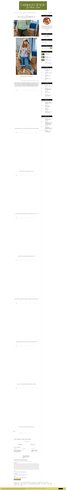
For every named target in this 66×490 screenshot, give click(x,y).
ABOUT (17, 12)
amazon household (22, 483)
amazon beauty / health (41, 482)
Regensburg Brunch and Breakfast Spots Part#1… (48, 131)
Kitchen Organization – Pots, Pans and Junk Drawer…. (48, 112)
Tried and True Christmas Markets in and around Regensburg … (48, 120)
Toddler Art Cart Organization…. (47, 109)
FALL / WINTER (38, 483)
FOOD (45, 483)
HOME (14, 12)
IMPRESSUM (24, 12)
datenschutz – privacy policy (32, 483)
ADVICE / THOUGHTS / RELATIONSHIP (26, 482)
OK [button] (64, 488)
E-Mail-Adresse (16, 473)
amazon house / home (16, 483)
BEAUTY (27, 483)
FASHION (20, 12)
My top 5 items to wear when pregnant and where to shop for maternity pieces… (26, 456)
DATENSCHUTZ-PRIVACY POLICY (31, 12)
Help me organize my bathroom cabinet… (47, 106)
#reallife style (15, 482)
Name (15, 470)
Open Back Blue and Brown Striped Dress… (48, 57)
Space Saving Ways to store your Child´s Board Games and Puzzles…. (48, 103)
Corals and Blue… (47, 54)
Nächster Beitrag (33, 444)
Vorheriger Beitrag (20, 444)
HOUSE (51, 483)
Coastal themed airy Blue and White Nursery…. (48, 70)
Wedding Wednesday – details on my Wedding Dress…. (34, 451)
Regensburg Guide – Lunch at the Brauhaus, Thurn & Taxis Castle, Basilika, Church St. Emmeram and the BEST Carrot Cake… (48, 124)
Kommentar (15, 462)
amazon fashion (46, 482)
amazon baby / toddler (34, 482)
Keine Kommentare (28, 18)
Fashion (26, 15)
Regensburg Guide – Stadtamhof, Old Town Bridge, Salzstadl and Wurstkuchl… (48, 128)
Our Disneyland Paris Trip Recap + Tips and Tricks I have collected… (48, 89)
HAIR (48, 483)
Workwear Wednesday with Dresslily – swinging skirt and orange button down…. (17, 451)
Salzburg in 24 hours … (48, 92)
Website (15, 476)
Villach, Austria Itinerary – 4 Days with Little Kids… (48, 95)
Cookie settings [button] (60, 488)
